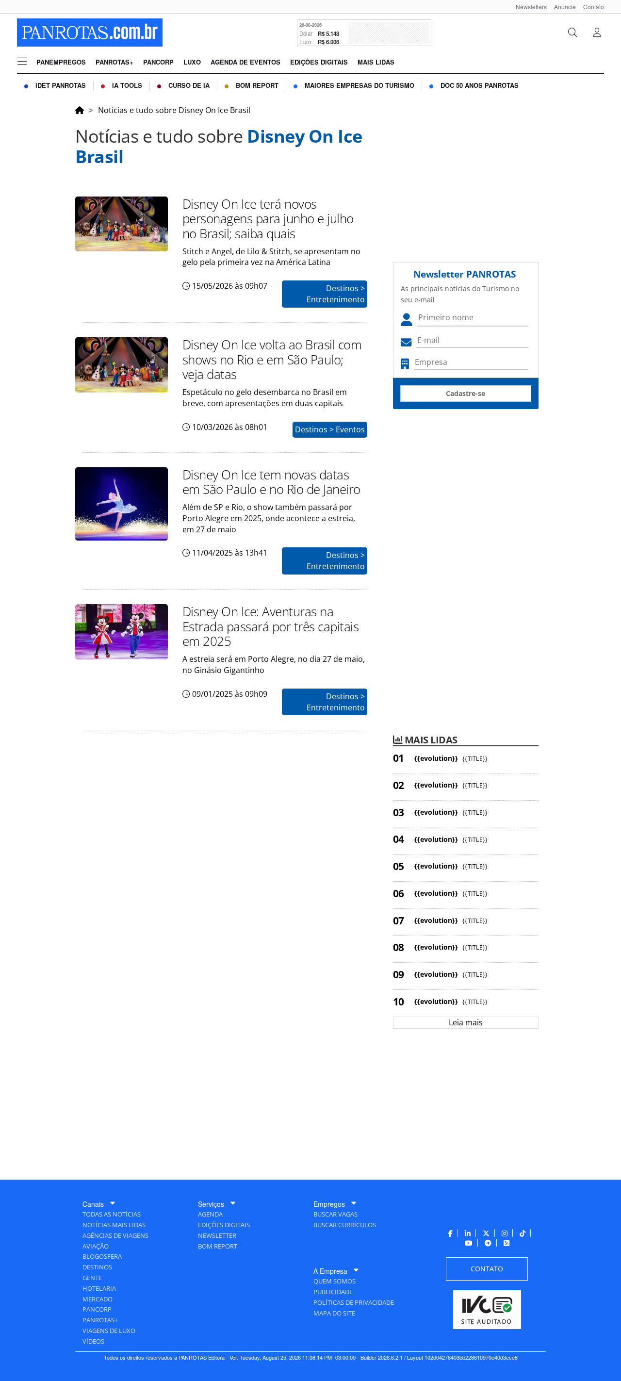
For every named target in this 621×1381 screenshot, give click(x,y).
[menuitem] (527, 6)
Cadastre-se (465, 393)
